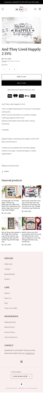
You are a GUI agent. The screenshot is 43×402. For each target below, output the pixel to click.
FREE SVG (8, 264)
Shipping (4, 61)
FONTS (7, 279)
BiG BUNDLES (9, 274)
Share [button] (6, 171)
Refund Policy (9, 327)
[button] (2, 9)
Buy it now (21, 83)
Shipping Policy (10, 322)
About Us (7, 298)
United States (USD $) (20, 376)
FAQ (6, 303)
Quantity (4, 65)
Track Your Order (10, 308)
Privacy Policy (9, 332)
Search (7, 293)
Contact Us (30, 353)
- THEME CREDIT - (21, 388)
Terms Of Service (10, 337)
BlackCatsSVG (13, 388)
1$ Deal (7, 269)
